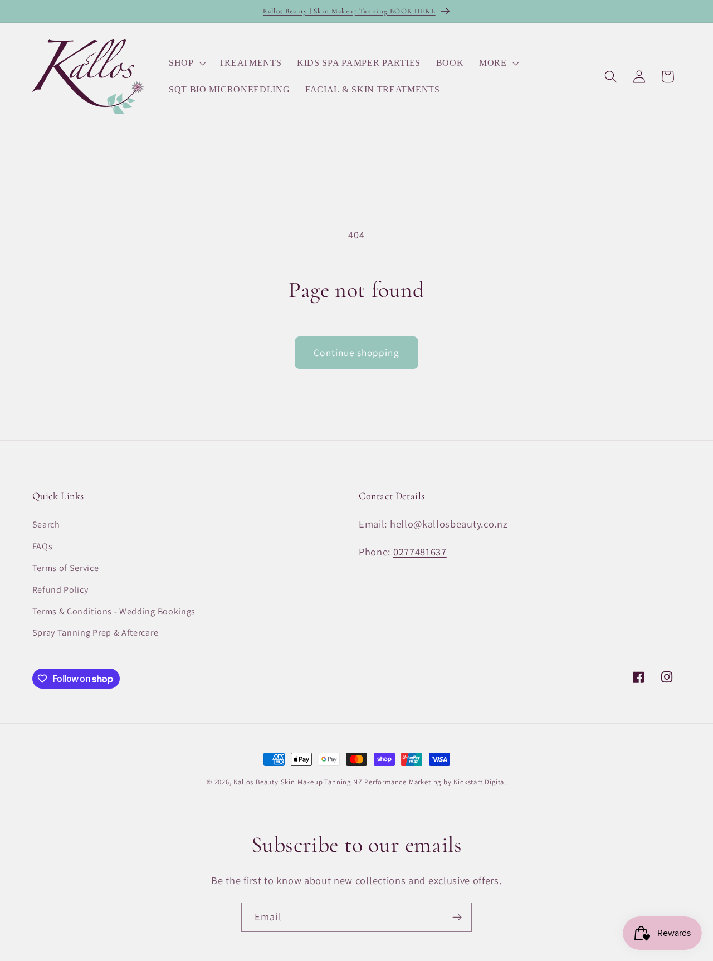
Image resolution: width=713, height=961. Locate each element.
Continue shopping (356, 352)
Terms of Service (65, 568)
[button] (186, 63)
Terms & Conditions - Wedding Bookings (114, 611)
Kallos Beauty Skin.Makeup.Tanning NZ (297, 782)
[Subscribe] (457, 918)
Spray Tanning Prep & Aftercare (95, 632)
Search (46, 524)
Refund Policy (60, 590)
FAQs (42, 546)
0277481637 (420, 551)
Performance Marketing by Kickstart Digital (435, 782)
